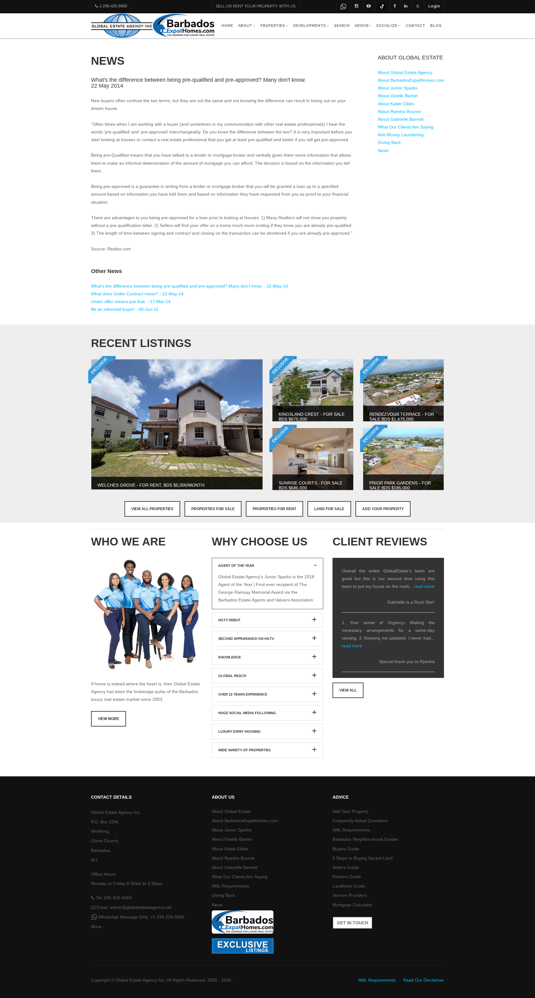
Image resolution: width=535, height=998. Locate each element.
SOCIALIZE (387, 26)
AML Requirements (230, 885)
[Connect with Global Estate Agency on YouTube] (368, 6)
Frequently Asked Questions (360, 820)
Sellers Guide (346, 867)
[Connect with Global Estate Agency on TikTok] (382, 6)
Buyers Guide (346, 848)
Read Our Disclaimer (423, 980)
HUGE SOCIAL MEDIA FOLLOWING (247, 713)
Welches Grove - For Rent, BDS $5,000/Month (151, 485)
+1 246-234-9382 (167, 916)
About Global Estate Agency (405, 72)
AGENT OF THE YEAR (236, 565)
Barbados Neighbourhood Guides (365, 839)
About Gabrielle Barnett (401, 119)
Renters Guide (347, 876)
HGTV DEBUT (229, 620)
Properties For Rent (274, 509)
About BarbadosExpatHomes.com (411, 80)
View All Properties (152, 509)
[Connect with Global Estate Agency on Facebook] (394, 6)
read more (424, 586)
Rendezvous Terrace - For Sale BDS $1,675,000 (401, 416)
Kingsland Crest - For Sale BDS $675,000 (312, 416)
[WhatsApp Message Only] (343, 6)
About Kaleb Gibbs (396, 103)
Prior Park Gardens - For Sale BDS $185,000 (400, 485)
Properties (273, 26)
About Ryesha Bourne (399, 111)
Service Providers (350, 895)
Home (227, 26)
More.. (97, 926)
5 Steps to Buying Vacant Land (363, 858)
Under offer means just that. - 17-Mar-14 (131, 301)
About (245, 26)
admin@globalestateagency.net (141, 907)
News (383, 150)
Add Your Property (383, 509)
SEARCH (342, 26)
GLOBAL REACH (232, 676)
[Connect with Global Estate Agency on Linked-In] (405, 6)
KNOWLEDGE (229, 657)
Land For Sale (329, 509)
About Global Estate (231, 811)
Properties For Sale (213, 509)
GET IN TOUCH (352, 922)
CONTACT (415, 26)
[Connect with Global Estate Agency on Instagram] (356, 6)
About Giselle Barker (398, 95)
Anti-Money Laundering (401, 134)
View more (108, 719)
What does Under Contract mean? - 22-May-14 (137, 293)
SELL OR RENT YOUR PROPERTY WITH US (255, 6)
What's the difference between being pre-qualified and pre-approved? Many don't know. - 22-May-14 (189, 286)
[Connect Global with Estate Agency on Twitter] (418, 6)
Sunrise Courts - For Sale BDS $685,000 (310, 485)
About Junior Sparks (397, 87)
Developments (310, 26)
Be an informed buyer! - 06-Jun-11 (125, 309)
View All (348, 690)
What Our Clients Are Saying (405, 126)
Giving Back (389, 142)
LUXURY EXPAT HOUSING (239, 731)
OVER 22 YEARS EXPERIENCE (242, 694)
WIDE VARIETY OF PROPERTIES (244, 750)
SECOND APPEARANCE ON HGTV (246, 638)
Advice (361, 26)
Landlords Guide (349, 885)
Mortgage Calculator (352, 904)
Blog (435, 26)
